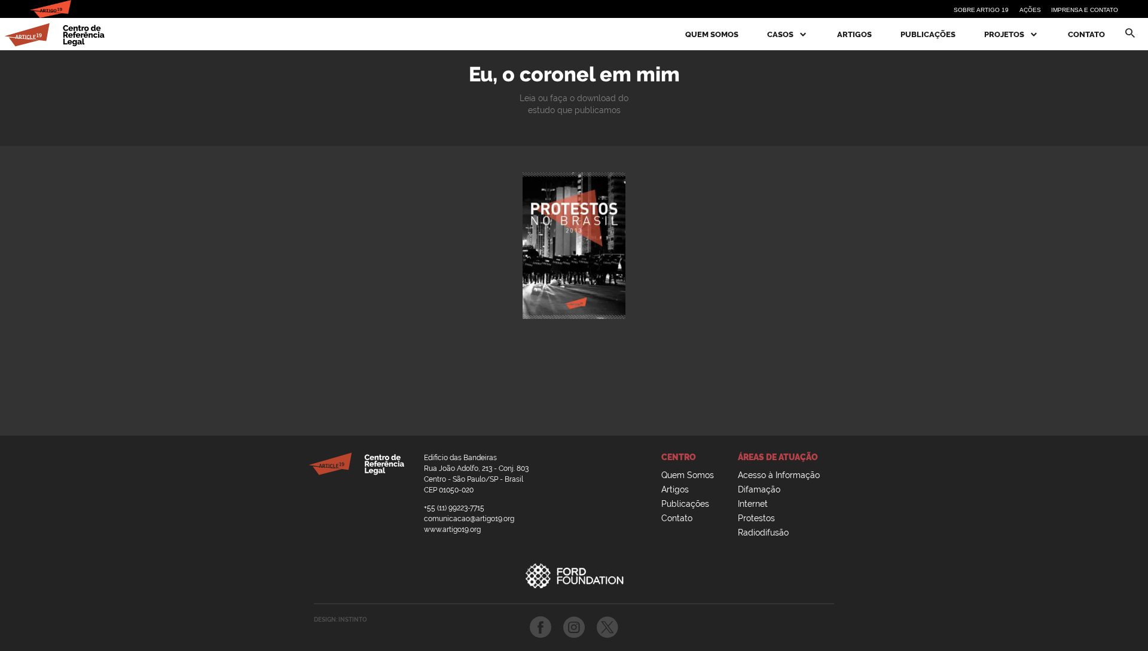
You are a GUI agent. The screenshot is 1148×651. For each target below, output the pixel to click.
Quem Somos (711, 34)
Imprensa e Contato (1084, 10)
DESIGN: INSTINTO (340, 619)
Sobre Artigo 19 (981, 10)
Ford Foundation (574, 575)
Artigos (854, 34)
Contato (1086, 34)
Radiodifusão (763, 532)
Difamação (759, 489)
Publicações (927, 34)
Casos (781, 34)
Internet (753, 504)
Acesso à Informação (779, 475)
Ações (1030, 10)
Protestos (756, 518)
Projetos (1005, 34)
